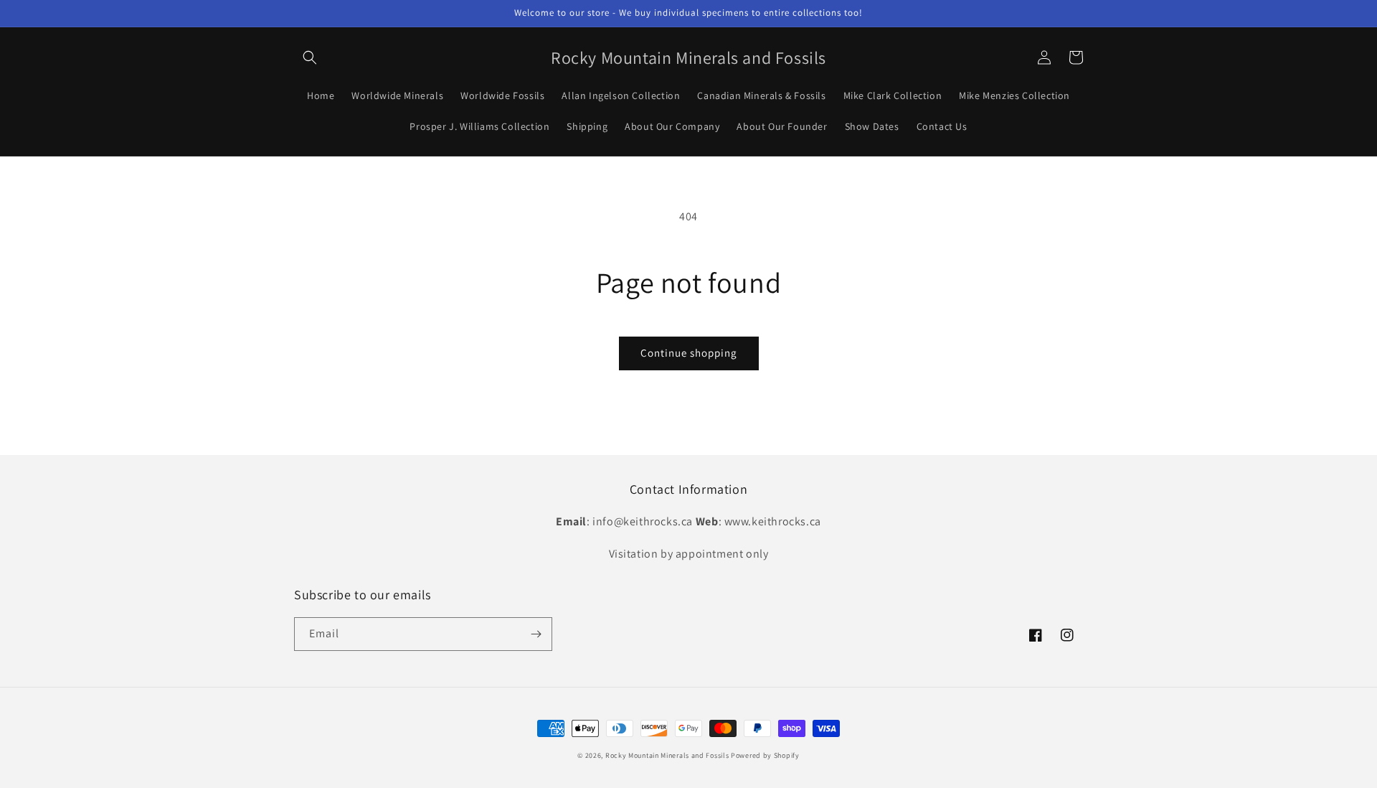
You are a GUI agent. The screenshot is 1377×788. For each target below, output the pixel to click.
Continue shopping (688, 353)
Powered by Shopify (765, 755)
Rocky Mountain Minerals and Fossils (667, 755)
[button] (310, 57)
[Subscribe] (536, 634)
